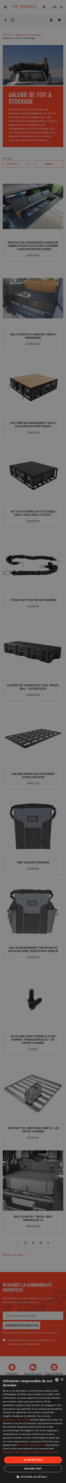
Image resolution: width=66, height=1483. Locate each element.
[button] (33, 1477)
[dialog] (33, 1429)
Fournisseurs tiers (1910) (16, 1419)
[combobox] (57, 1380)
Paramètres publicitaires (31, 1444)
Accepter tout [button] (33, 1459)
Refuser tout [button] (33, 1468)
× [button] (61, 1379)
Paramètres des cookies (16, 1452)
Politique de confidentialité (44, 1452)
